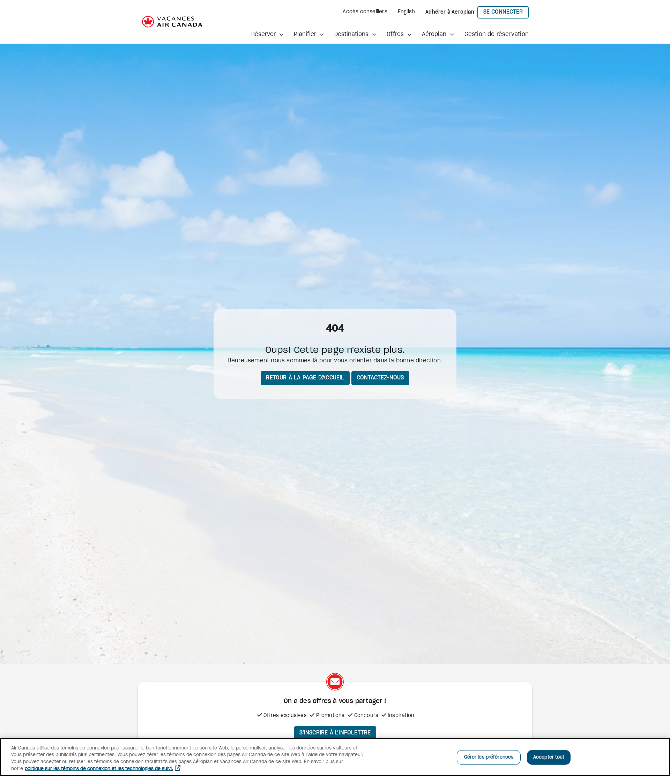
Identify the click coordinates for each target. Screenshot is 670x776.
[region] (335, 757)
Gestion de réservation (496, 34)
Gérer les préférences (489, 757)
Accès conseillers (365, 11)
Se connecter (506, 12)
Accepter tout (549, 757)
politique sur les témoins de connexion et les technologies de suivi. (99, 769)
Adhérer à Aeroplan (449, 12)
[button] (267, 34)
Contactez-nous (380, 377)
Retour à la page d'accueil (305, 377)
